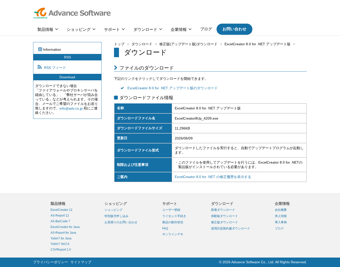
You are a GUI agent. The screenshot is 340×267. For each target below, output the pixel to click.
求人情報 (281, 216)
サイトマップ (80, 262)
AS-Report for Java (63, 232)
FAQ (165, 228)
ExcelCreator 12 (61, 210)
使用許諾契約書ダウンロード (230, 228)
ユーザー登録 (171, 210)
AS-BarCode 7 (60, 221)
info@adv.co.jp (71, 108)
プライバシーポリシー (50, 262)
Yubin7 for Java (61, 238)
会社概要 (281, 210)
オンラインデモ (172, 234)
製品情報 (45, 29)
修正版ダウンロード (224, 222)
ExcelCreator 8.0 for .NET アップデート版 (257, 44)
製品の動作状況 (172, 222)
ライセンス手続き (174, 216)
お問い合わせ (234, 29)
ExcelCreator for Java (65, 227)
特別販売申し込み (116, 216)
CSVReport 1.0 (61, 249)
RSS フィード (55, 68)
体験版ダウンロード (224, 216)
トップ (119, 44)
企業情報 (179, 29)
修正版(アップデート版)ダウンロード (188, 44)
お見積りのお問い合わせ (121, 222)
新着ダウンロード (223, 210)
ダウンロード (145, 29)
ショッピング (79, 29)
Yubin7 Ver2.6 (60, 244)
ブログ (206, 29)
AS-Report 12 (60, 215)
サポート (112, 29)
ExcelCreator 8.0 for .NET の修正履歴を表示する (213, 177)
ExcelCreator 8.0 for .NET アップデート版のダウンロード (172, 88)
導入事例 (281, 222)
